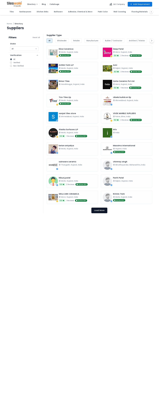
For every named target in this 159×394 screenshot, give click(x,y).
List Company (119, 4)
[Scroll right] (152, 40)
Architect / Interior (137, 40)
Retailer (76, 40)
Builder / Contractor (113, 40)
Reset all (36, 37)
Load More (99, 210)
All (49, 40)
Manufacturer (92, 40)
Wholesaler (62, 40)
